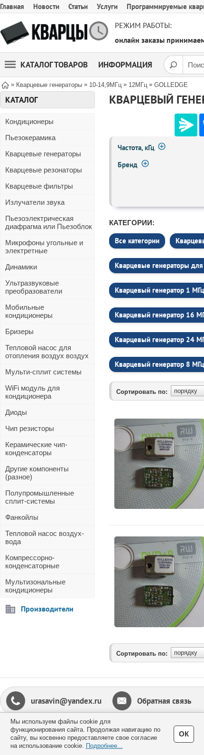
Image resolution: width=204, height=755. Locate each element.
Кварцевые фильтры (39, 186)
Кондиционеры (29, 121)
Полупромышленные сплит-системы (39, 497)
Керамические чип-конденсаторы (36, 448)
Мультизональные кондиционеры (35, 586)
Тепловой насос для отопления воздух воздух (47, 352)
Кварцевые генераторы (43, 154)
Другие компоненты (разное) (37, 473)
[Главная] (5, 84)
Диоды (16, 412)
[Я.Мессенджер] (186, 125)
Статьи (78, 6)
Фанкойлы (21, 517)
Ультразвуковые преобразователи (33, 287)
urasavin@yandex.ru (66, 701)
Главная (12, 6)
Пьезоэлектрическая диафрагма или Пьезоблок (48, 222)
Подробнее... (104, 745)
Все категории (137, 240)
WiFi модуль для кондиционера (32, 392)
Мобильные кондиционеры (29, 311)
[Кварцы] (43, 33)
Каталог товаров (54, 64)
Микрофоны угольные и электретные (44, 247)
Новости (46, 6)
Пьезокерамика (30, 138)
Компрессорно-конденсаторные (32, 562)
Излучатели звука (35, 202)
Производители (47, 608)
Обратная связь (164, 701)
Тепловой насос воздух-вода (44, 537)
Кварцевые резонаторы (43, 170)
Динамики (21, 267)
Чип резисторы (29, 428)
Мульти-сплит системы (43, 372)
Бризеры (19, 331)
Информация (125, 64)
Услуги (107, 6)
